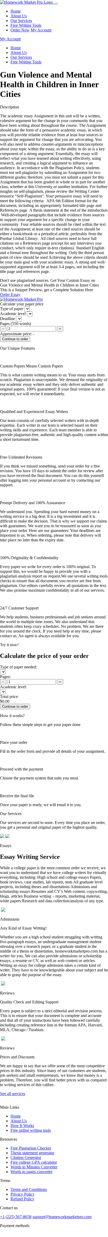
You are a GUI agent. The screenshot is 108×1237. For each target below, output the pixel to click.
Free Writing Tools (25, 25)
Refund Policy (22, 1199)
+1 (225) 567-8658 (15, 1216)
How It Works (22, 1125)
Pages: (5, 676)
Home (15, 11)
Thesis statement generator (32, 1153)
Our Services (21, 20)
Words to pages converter (31, 1171)
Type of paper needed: (18, 667)
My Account (41, 30)
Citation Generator (25, 1157)
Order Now (20, 30)
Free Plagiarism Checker (30, 1148)
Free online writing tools (30, 1130)
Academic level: (13, 687)
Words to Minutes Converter (33, 1167)
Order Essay (10, 294)
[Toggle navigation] (56, 3)
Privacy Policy (22, 1194)
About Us (18, 16)
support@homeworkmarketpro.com (62, 1216)
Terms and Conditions (28, 1189)
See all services (12, 1093)
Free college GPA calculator (33, 1162)
